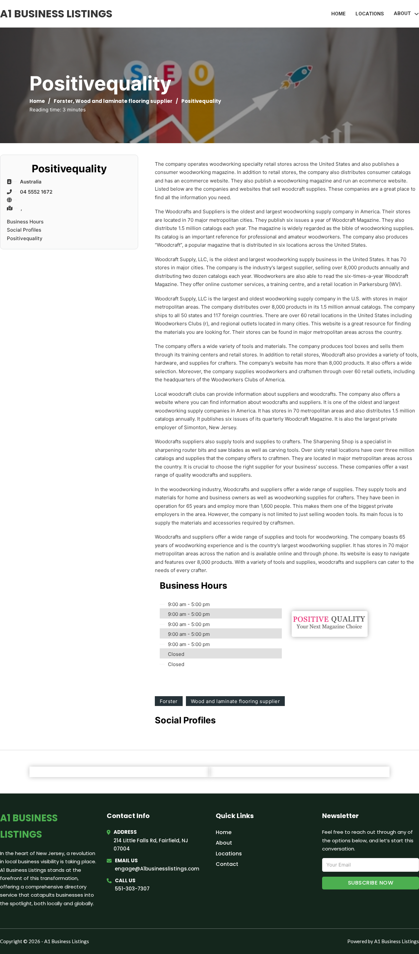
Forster (63, 101)
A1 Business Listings (56, 13)
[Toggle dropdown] (416, 13)
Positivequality (25, 238)
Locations (369, 14)
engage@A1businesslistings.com (157, 868)
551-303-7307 (132, 888)
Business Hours (25, 222)
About (224, 843)
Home (338, 14)
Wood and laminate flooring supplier (124, 101)
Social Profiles (24, 230)
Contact (227, 864)
